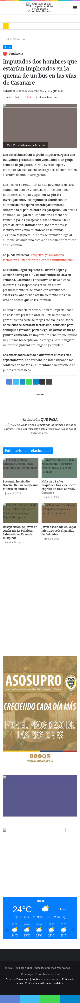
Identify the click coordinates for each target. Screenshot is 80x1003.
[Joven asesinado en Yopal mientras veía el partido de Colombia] (59, 513)
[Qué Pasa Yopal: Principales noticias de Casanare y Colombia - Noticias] (40, 8)
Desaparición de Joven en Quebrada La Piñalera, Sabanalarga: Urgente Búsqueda (20, 532)
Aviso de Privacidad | (18, 979)
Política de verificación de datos (44, 983)
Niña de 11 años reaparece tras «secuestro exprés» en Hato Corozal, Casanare (59, 487)
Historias (19, 39)
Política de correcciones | (47, 979)
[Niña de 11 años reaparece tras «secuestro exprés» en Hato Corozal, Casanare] (59, 468)
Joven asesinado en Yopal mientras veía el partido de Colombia (59, 530)
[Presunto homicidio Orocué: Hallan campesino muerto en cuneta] (20, 468)
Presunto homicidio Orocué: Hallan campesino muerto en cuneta (20, 485)
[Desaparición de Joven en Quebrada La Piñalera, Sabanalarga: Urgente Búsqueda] (20, 513)
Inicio (8, 39)
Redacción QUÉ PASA (51, 91)
